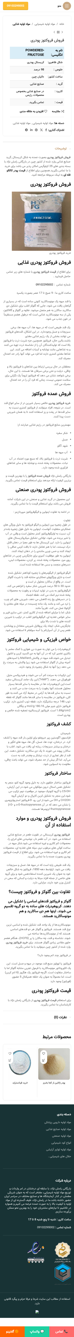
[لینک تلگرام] (26, 130)
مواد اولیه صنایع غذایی (58, 1129)
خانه (61, 24)
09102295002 (15, 6)
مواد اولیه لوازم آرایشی (58, 1149)
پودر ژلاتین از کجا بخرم (54, 1083)
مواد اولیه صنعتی (61, 1136)
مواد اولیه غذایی (21, 24)
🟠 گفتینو (12, 1331)
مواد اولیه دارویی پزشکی (57, 1122)
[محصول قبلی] (62, 32)
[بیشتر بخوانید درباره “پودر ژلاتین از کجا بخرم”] (43, 1060)
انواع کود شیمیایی (61, 1143)
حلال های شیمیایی (60, 1156)
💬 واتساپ (37, 1331)
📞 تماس (61, 1331)
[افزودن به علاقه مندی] (43, 1053)
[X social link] (41, 130)
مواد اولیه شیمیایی (45, 24)
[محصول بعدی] (54, 32)
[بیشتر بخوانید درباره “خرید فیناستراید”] (9, 1060)
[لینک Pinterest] (36, 130)
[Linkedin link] (31, 130)
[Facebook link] (46, 130)
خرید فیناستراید (20, 1083)
